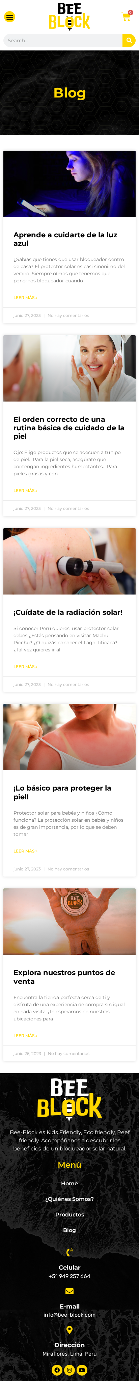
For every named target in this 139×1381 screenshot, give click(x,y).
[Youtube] (82, 1370)
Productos (69, 1214)
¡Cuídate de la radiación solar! (67, 612)
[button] (9, 16)
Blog (69, 1230)
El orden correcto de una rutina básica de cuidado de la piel (68, 427)
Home (69, 1183)
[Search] (129, 40)
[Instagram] (69, 1370)
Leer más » (25, 297)
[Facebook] (57, 1370)
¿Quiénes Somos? (69, 1199)
